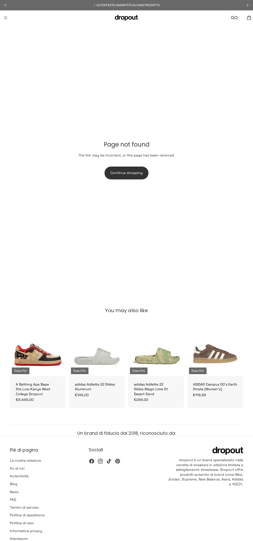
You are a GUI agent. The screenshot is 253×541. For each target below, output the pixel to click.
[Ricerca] (232, 17)
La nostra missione (25, 460)
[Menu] (5, 17)
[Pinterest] (118, 461)
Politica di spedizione (27, 515)
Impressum (19, 538)
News (14, 491)
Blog (13, 484)
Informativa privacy (26, 530)
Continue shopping (126, 173)
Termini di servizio (24, 507)
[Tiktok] (109, 461)
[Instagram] (100, 461)
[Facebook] (92, 461)
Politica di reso (22, 523)
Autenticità (19, 476)
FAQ (13, 499)
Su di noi (17, 468)
